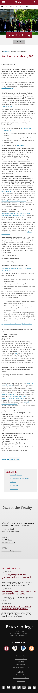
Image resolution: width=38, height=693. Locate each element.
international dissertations (18, 396)
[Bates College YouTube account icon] (29, 687)
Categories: (5, 459)
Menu (3, 2)
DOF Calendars (14, 489)
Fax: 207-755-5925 (8, 543)
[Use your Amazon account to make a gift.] (14, 648)
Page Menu (20, 41)
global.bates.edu (6, 191)
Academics (13, 482)
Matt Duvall (6, 51)
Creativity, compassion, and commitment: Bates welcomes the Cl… (16, 577)
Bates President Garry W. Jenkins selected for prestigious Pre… (16, 607)
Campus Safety (21, 656)
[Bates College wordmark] (19, 2)
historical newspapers (8, 394)
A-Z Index (21, 672)
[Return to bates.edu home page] (3, 7)
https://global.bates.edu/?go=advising (13, 201)
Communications (21, 659)
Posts (21, 7)
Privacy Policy (20, 675)
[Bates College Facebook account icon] (3, 687)
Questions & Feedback (21, 678)
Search (34, 2)
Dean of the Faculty (11, 7)
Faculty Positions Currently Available (19, 478)
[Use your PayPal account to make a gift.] (23, 648)
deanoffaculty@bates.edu (11, 551)
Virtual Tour (21, 681)
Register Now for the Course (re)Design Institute (16, 324)
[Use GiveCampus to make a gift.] (31, 648)
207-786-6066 (6, 540)
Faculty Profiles (14, 485)
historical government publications (12, 398)
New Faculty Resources (16, 475)
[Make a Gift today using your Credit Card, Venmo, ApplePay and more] (6, 648)
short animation (6, 106)
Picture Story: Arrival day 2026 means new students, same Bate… (18, 593)
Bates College (19, 626)
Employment (20, 665)
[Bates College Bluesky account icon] (8, 687)
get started (20, 145)
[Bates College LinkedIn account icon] (35, 687)
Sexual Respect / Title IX (21, 667)
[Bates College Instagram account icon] (24, 687)
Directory (21, 662)
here (16, 353)
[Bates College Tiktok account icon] (19, 687)
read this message (7, 88)
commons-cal (14, 459)
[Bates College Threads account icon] (14, 687)
